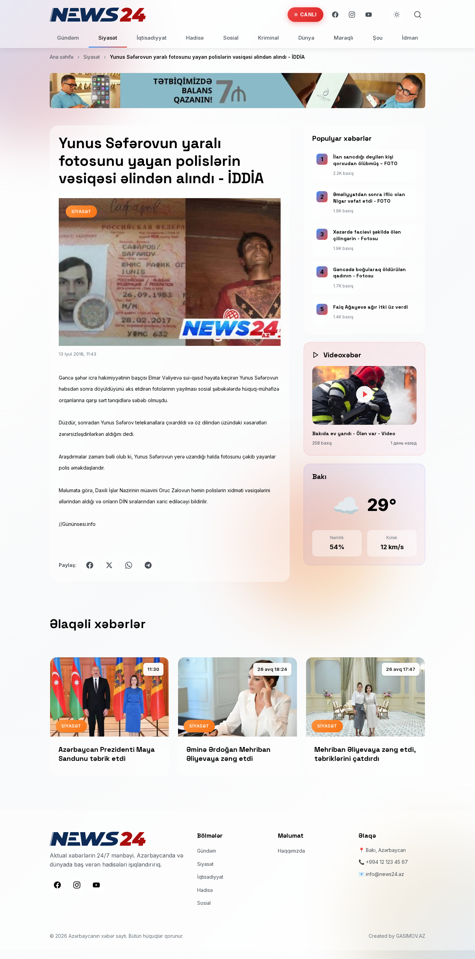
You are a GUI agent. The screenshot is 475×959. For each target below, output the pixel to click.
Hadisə (195, 37)
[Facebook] (335, 14)
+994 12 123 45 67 (387, 862)
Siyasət (107, 37)
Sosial (231, 37)
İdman (410, 37)
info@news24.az (385, 874)
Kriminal (268, 37)
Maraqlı (343, 37)
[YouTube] (368, 14)
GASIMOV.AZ (410, 935)
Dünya (306, 37)
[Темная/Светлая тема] (396, 14)
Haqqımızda (291, 850)
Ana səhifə (61, 57)
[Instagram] (352, 14)
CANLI (308, 14)
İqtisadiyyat (152, 37)
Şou (378, 37)
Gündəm (68, 37)
